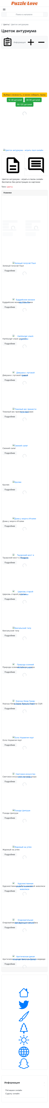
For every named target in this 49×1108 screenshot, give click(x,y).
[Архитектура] (24, 993)
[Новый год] (24, 1028)
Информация (20, 42)
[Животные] (24, 1004)
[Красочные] (24, 1016)
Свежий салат (9, 448)
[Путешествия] (24, 1040)
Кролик (5, 485)
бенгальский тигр (10, 630)
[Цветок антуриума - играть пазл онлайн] (24, 128)
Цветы (10, 187)
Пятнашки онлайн (13, 1090)
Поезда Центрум (10, 813)
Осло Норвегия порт (12, 740)
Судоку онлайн (12, 1093)
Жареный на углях (11, 849)
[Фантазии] (24, 1064)
